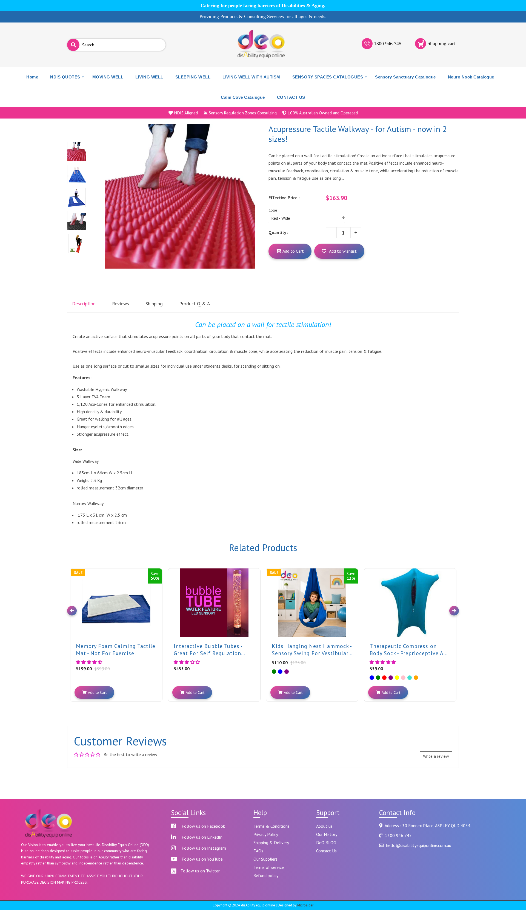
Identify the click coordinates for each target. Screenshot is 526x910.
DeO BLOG (326, 842)
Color (272, 210)
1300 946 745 (387, 43)
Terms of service (268, 867)
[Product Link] (157, 568)
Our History (326, 834)
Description (84, 303)
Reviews (120, 303)
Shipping (154, 303)
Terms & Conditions (271, 826)
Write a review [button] (436, 756)
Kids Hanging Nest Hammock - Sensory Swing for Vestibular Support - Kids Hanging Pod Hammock (311, 649)
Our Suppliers (265, 859)
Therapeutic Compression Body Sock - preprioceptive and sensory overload (410, 649)
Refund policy (265, 875)
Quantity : (278, 232)
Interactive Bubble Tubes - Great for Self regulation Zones (208, 649)
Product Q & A (194, 303)
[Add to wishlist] (157, 578)
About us (324, 826)
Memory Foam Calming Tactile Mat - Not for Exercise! (115, 649)
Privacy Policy (265, 834)
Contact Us (326, 850)
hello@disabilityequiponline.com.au (418, 845)
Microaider (305, 905)
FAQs (258, 850)
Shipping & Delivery (271, 842)
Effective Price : (284, 197)
